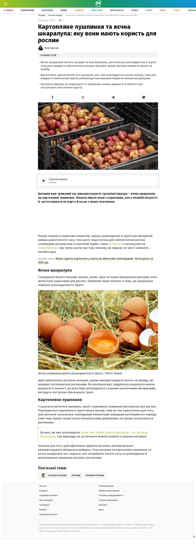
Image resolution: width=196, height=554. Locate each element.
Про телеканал (46, 500)
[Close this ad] (194, 536)
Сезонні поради (55, 15)
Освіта (176, 10)
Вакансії (43, 509)
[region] (98, 546)
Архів (101, 509)
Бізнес (64, 10)
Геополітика (27, 10)
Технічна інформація (108, 500)
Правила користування (109, 491)
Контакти (103, 505)
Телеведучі (44, 505)
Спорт (149, 10)
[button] (52, 97)
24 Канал (8, 10)
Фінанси (79, 10)
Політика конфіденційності (111, 495)
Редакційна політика (48, 495)
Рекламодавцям (106, 486)
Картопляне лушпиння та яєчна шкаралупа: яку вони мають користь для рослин (101, 15)
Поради (41, 15)
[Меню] (6, 3)
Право (134, 10)
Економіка (47, 10)
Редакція (43, 491)
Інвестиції (96, 10)
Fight (163, 10)
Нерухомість (117, 10)
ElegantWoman (48, 248)
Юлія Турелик (51, 48)
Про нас (42, 486)
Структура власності (48, 514)
